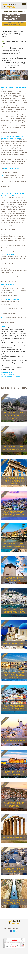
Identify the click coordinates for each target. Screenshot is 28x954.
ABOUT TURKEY (16, 928)
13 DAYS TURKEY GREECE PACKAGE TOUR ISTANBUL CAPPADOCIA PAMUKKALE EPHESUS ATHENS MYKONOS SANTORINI (14, 611)
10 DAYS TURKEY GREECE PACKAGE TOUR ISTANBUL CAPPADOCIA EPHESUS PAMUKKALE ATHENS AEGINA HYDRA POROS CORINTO (14, 804)
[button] (2, 75)
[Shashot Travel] (8, 5)
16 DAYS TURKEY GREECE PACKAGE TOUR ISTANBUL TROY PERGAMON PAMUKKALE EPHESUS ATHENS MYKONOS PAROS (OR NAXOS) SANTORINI (14, 707)
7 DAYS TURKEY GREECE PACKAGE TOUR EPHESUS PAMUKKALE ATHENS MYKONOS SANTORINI (14, 837)
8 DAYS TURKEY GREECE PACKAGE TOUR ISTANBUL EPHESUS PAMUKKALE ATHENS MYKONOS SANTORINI (14, 870)
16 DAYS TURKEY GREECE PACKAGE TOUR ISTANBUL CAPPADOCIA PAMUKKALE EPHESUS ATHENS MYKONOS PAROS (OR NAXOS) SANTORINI (14, 675)
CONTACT (21, 928)
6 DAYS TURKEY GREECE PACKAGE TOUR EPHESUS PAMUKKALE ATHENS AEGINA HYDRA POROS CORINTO (14, 773)
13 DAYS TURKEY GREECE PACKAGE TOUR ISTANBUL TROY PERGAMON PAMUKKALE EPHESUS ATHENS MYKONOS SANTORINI (14, 643)
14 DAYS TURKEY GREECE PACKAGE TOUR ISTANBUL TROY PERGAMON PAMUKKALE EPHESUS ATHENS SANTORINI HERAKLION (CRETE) (14, 546)
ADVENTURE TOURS (8, 928)
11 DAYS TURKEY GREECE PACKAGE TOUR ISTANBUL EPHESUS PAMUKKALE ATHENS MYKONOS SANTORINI (14, 579)
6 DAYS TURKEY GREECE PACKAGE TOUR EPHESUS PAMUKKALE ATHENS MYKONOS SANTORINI (14, 740)
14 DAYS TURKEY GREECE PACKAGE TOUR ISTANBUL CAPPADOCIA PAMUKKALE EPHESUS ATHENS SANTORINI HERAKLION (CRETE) (14, 513)
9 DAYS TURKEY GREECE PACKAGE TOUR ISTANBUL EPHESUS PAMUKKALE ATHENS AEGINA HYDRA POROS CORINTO (14, 902)
